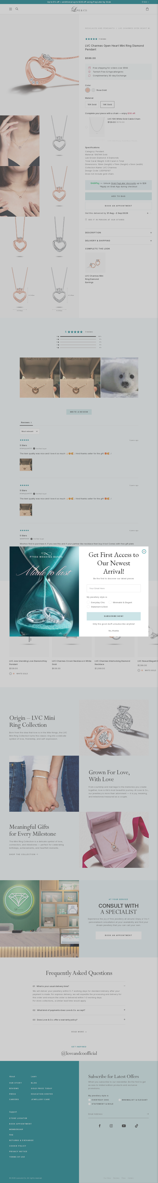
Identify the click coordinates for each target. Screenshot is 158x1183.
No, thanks (114, 630)
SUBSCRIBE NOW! (114, 616)
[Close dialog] (144, 551)
